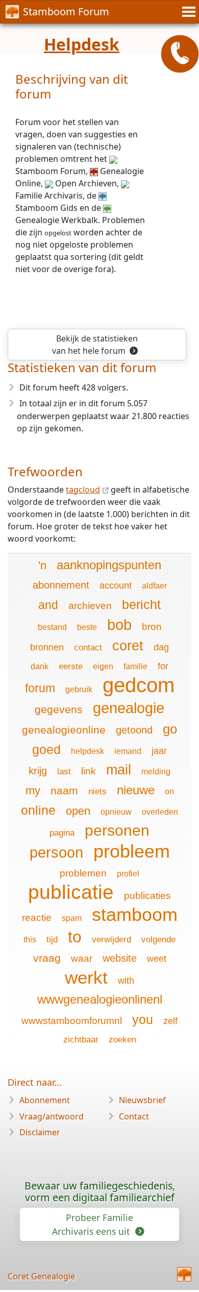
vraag (47, 958)
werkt (86, 977)
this (29, 939)
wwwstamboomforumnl (71, 1020)
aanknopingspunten (109, 565)
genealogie (128, 708)
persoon (56, 852)
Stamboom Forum (66, 11)
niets (97, 791)
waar (81, 958)
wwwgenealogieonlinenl (99, 999)
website (120, 958)
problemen (83, 873)
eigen (103, 666)
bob (119, 625)
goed (46, 749)
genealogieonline (64, 730)
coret (127, 645)
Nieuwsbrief (142, 1100)
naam (64, 790)
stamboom (135, 914)
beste (87, 627)
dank (39, 666)
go (170, 729)
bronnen (47, 647)
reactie (37, 917)
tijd (52, 939)
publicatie (71, 892)
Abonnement (44, 1100)
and (48, 605)
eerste (71, 666)
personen (117, 830)
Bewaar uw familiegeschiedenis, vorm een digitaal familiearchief (99, 1192)
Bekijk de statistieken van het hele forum (95, 344)
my (33, 790)
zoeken (122, 1039)
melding (155, 771)
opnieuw (116, 812)
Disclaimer (39, 1132)
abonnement (61, 585)
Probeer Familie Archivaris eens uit (92, 1224)
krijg (38, 770)
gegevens (59, 709)
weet (156, 959)
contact (88, 647)
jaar (159, 751)
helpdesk (87, 751)
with (126, 981)
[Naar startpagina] (184, 1274)
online (38, 810)
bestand (52, 627)
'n (42, 565)
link (88, 771)
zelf (170, 1021)
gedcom (139, 685)
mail (118, 769)
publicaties (147, 895)
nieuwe (136, 790)
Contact (134, 1116)
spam (72, 918)
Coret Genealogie (41, 1276)
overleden (160, 812)
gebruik (78, 689)
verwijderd (111, 939)
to (75, 937)
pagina (61, 833)
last (64, 771)
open (78, 811)
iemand (127, 751)
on (169, 791)
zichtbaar (80, 1039)
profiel (128, 873)
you (142, 1019)
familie (135, 666)
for (163, 666)
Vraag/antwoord (51, 1116)
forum (40, 688)
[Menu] (187, 12)
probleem (131, 851)
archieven (90, 605)
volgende (158, 939)
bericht (141, 604)
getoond (134, 730)
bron (152, 626)
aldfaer (154, 585)
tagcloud (83, 489)
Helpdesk (81, 44)
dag (161, 647)
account (116, 585)
